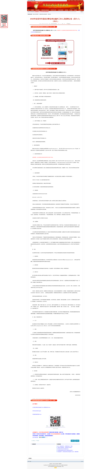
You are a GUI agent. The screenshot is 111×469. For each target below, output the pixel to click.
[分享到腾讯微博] (42, 437)
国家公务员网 (30, 11)
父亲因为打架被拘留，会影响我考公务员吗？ (64, 447)
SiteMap (72, 0)
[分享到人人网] (43, 437)
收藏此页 (72, 440)
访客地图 (68, 0)
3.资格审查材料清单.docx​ (36, 414)
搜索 (82, 11)
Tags (30, 461)
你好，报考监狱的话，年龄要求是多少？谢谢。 (65, 446)
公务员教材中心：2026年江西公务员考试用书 (41, 11)
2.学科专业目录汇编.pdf (36, 410)
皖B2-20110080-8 (64, 465)
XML (63, 466)
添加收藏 (81, 0)
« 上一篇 (32, 440)
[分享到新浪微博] (40, 437)
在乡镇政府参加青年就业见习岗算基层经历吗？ (65, 450)
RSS (28, 461)
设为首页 (78, 0)
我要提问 (69, 23)
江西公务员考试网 (35, 14)
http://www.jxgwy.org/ (52, 465)
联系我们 (60, 463)
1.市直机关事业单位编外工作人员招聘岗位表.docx (40, 407)
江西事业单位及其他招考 (43, 14)
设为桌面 (75, 0)
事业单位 (49, 14)
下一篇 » (37, 440)
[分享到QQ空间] (39, 437)
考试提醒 (77, 440)
